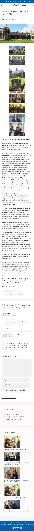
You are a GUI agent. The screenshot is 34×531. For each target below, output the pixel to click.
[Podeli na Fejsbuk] (3, 20)
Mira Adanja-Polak (17, 5)
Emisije (4, 17)
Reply (6, 328)
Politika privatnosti (28, 524)
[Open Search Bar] (32, 5)
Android (14, 283)
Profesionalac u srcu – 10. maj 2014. (12, 293)
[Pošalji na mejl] (13, 20)
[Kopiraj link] (16, 20)
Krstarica (21, 525)
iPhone (20, 283)
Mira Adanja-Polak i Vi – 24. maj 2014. (13, 294)
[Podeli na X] (6, 20)
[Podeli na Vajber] (9, 20)
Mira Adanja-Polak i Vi (12, 17)
